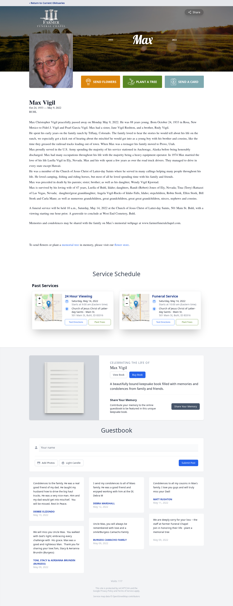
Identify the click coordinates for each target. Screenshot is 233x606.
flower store (121, 245)
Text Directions (76, 322)
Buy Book (137, 374)
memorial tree (70, 245)
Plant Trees (99, 322)
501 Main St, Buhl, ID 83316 (87, 315)
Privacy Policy (106, 590)
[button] (48, 304)
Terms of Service (126, 590)
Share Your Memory (185, 406)
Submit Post (188, 462)
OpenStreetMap (120, 596)
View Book (118, 374)
